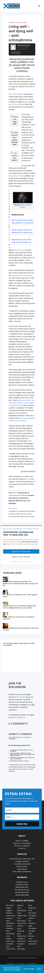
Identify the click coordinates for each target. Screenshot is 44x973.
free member (20, 697)
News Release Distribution (22, 871)
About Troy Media (22, 841)
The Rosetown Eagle (31, 923)
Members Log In (22, 882)
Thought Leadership (22, 861)
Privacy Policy (11, 963)
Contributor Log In (22, 885)
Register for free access (21, 551)
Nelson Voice (21, 923)
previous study (17, 176)
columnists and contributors (18, 495)
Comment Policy (31, 963)
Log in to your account (21, 557)
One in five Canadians (16, 94)
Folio (27, 479)
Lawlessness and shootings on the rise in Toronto (21, 629)
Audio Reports (22, 869)
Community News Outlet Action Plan (22, 859)
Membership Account (22, 890)
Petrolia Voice (22, 936)
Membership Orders (22, 892)
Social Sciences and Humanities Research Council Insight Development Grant (21, 402)
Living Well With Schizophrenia (21, 275)
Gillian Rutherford (23, 45)
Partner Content (22, 866)
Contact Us (22, 848)
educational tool (19, 250)
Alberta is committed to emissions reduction (18, 618)
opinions (14, 493)
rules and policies (19, 717)
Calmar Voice (10, 916)
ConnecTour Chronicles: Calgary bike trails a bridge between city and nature (19, 607)
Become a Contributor (22, 846)
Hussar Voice (10, 949)
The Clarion (32, 913)
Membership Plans (22, 887)
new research (15, 104)
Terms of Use (21, 963)
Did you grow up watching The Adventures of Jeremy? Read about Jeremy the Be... (20, 583)
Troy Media (13, 508)
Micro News (21, 921)
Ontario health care (18, 22)
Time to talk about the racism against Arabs (20, 596)
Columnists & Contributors (22, 843)
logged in (21, 737)
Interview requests (23, 47)
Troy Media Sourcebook (22, 864)
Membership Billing (22, 895)
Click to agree (28, 969)
